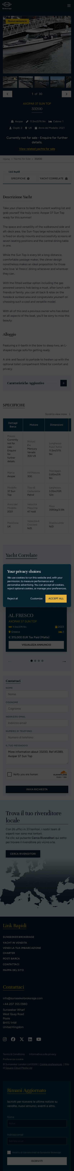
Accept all (56, 598)
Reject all (12, 598)
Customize (36, 598)
